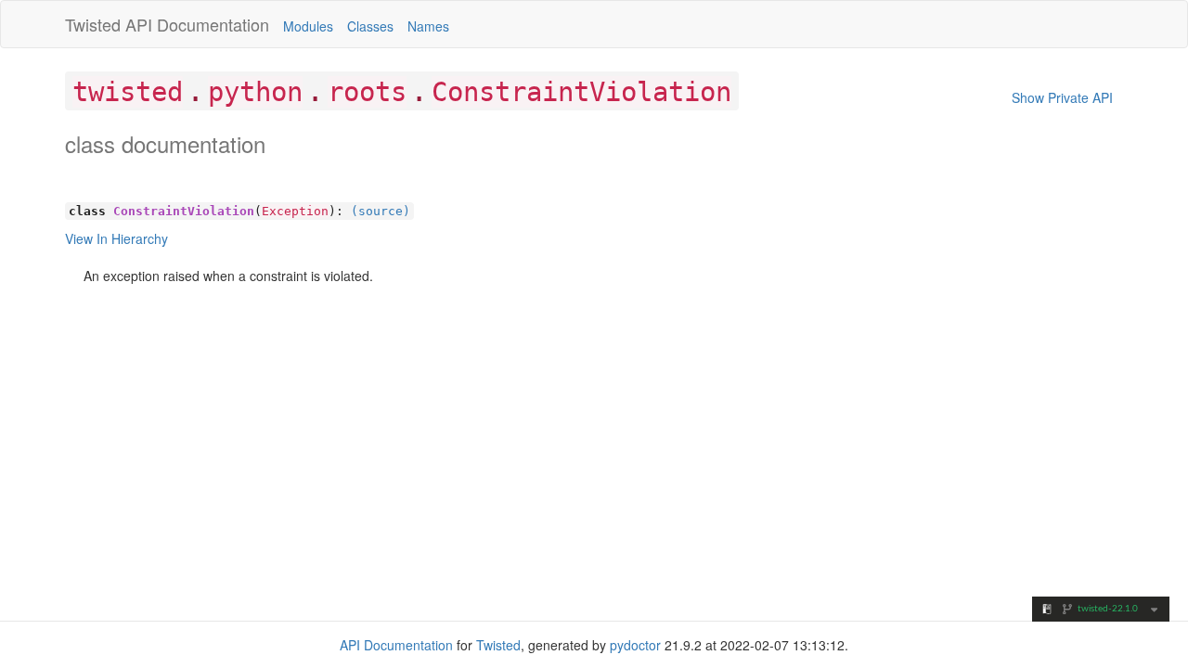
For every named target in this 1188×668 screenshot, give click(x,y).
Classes (370, 26)
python (255, 92)
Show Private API (1062, 97)
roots (367, 92)
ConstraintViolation (581, 92)
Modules (308, 26)
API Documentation (197, 24)
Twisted (93, 24)
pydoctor (635, 645)
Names (428, 26)
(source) (380, 211)
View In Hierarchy (116, 238)
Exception (295, 211)
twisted (127, 92)
